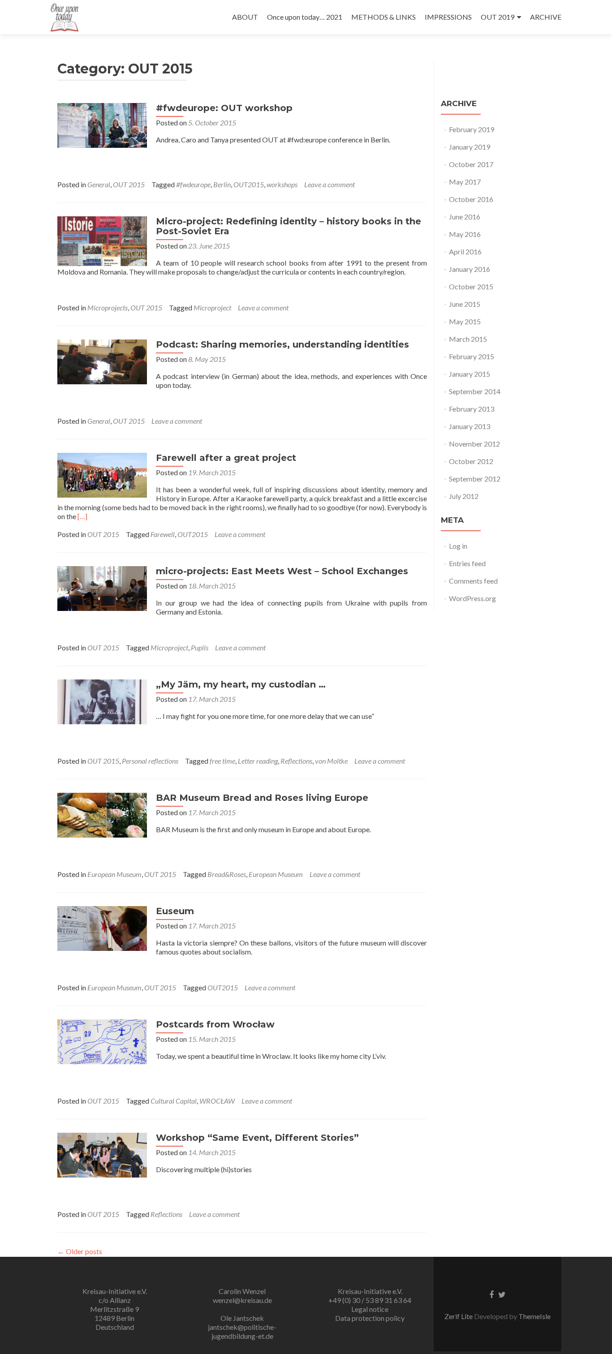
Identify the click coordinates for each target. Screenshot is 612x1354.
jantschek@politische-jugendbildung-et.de (242, 1331)
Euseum (175, 911)
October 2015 (471, 286)
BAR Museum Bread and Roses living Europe (262, 797)
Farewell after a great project (226, 457)
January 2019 (469, 146)
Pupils (199, 647)
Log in (458, 546)
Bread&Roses (226, 874)
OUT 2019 (497, 17)
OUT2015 (248, 184)
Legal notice (369, 1309)
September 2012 (474, 478)
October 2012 (471, 461)
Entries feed (467, 563)
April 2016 (465, 251)
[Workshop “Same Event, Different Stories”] (102, 1154)
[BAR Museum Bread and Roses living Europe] (102, 814)
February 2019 (471, 129)
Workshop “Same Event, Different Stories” (257, 1137)
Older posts (79, 1251)
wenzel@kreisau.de (242, 1300)
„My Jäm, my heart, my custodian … (241, 684)
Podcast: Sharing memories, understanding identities (282, 344)
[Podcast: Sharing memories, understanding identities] (102, 361)
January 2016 (469, 269)
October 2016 (471, 199)
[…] (82, 516)
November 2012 (474, 443)
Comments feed (473, 580)
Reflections (296, 761)
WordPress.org (472, 598)
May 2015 (465, 321)
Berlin (222, 184)
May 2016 (465, 234)
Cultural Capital (174, 1100)
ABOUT (245, 17)
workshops (282, 184)
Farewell (163, 534)
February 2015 (471, 356)
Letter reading (258, 761)
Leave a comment (329, 184)
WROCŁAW (217, 1100)
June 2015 (464, 304)
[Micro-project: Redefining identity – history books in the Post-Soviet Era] (102, 240)
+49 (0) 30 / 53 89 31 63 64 (369, 1300)
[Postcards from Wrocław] (102, 1040)
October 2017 (471, 164)
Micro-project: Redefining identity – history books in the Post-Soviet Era (288, 226)
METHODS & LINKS (383, 17)
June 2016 (464, 216)
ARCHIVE (545, 17)
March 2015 (468, 339)
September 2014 (474, 391)
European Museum (114, 874)
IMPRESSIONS (448, 17)
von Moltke (331, 761)
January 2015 (469, 374)
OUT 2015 (129, 184)
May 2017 (465, 181)
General (98, 184)
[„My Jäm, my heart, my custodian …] (102, 700)
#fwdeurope (193, 184)
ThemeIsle (534, 1316)
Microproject (212, 307)
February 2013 (471, 408)
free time (222, 761)
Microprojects (107, 307)
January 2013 (469, 426)
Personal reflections (150, 761)
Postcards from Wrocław (215, 1024)
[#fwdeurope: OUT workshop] (102, 124)
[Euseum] (102, 927)
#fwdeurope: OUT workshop (224, 108)
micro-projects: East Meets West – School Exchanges (282, 571)
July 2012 (463, 496)
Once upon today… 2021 (304, 17)
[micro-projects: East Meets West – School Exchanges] (102, 587)
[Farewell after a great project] (102, 474)
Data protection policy (370, 1318)
